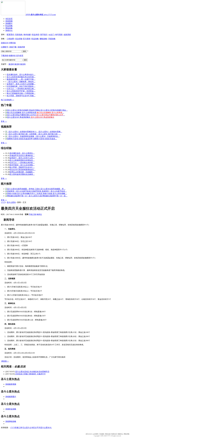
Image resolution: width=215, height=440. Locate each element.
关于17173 (89, 434)
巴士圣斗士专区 (28, 427)
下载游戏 (4, 56)
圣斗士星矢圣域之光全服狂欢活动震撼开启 (32, 372)
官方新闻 (26, 39)
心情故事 (10, 39)
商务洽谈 (108, 434)
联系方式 (114, 434)
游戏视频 (9, 21)
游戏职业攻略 (10, 409)
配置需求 (10, 35)
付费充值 (12, 43)
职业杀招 (35, 35)
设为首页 (19, 56)
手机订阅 (32, 214)
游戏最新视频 (10, 384)
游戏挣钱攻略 (10, 421)
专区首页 (9, 19)
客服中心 (120, 434)
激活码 (11, 64)
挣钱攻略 (9, 28)
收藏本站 (12, 56)
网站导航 (126, 434)
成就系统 (67, 35)
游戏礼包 (4, 43)
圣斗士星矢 (11, 202)
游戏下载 (12, 47)
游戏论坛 (9, 30)
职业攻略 (9, 26)
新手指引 (43, 35)
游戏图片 (9, 23)
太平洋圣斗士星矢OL (43, 427)
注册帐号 (4, 47)
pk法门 (52, 35)
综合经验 (18, 39)
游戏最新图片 (10, 397)
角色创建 (27, 35)
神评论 (39, 214)
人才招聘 (95, 434)
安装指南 (19, 35)
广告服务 (101, 434)
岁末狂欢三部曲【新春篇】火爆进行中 (30, 374)
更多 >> (4, 121)
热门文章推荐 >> (7, 100)
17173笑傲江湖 (16, 427)
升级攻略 (51, 39)
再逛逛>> (5, 361)
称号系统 (58, 35)
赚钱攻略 (43, 39)
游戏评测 (21, 47)
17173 (3, 202)
